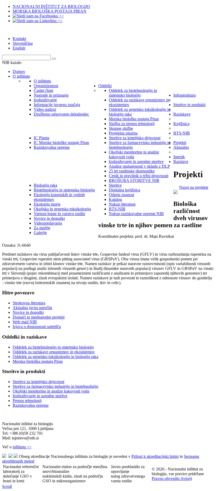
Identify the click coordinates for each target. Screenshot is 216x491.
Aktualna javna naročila (32, 307)
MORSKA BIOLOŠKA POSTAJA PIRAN (49, 11)
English (19, 48)
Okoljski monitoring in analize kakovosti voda (51, 391)
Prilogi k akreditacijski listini (155, 456)
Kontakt (19, 38)
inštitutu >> (22, 447)
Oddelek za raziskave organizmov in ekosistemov (54, 352)
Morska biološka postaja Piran (38, 361)
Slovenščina (23, 43)
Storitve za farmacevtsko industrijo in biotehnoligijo (55, 386)
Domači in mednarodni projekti (39, 317)
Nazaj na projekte (193, 187)
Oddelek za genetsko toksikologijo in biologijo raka (55, 356)
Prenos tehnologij (27, 400)
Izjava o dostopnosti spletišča (37, 326)
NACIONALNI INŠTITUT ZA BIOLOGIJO (51, 6)
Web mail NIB (25, 322)
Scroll (7, 486)
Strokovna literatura (29, 303)
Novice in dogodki (28, 312)
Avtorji (186, 478)
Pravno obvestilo (166, 478)
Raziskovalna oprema (30, 405)
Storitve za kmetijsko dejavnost (38, 381)
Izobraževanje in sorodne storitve (40, 396)
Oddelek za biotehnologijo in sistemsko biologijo (53, 347)
